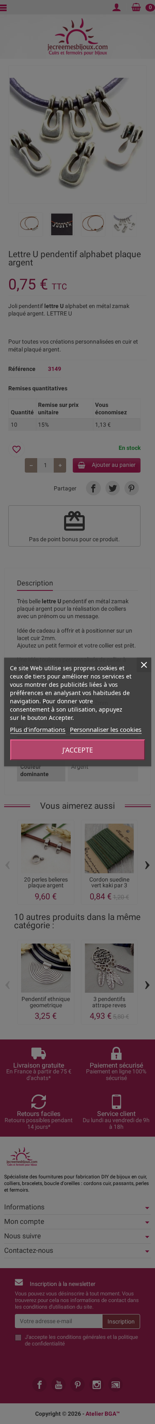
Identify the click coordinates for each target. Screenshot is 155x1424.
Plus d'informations (37, 729)
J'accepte (77, 750)
